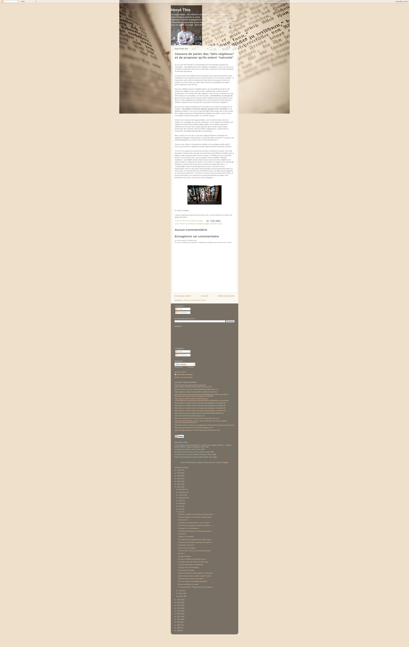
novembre (182, 492)
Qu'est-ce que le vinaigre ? (187, 548)
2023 (179, 478)
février (181, 593)
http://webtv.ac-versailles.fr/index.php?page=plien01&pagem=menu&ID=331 (200, 410)
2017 (179, 605)
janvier (181, 596)
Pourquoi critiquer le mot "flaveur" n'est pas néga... (195, 517)
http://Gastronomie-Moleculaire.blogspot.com (190, 416)
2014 (179, 614)
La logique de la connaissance (188, 528)
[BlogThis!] (213, 221)
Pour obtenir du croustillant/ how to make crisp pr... (195, 539)
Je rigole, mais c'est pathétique (188, 567)
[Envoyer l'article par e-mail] (207, 221)
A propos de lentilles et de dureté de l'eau (192, 559)
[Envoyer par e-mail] (211, 221)
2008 (179, 630)
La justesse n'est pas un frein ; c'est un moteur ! (194, 523)
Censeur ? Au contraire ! (186, 536)
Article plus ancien (226, 296)
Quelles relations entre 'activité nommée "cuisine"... (195, 576)
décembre (182, 489)
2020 (179, 487)
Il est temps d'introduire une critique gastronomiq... (195, 531)
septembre (182, 498)
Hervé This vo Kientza (187, 224)
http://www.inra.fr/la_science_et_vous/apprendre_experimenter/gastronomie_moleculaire (204, 425)
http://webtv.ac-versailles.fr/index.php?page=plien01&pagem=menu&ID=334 (200, 403)
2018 (179, 602)
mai (180, 509)
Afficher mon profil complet (184, 377)
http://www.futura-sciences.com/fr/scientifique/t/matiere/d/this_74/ (196, 389)
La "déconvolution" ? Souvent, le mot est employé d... (196, 587)
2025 (179, 473)
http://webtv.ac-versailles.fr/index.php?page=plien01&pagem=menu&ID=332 (200, 408)
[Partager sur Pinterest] (219, 221)
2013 (179, 616)
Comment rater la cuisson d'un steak (190, 579)
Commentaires (182, 312)
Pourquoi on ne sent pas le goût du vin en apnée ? (195, 542)
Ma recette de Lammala (186, 570)
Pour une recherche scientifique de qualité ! (192, 581)
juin (180, 506)
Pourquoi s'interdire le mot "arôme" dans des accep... (196, 514)
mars (180, 590)
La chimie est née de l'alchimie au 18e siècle (193, 562)
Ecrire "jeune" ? (183, 520)
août (180, 500)
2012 (179, 619)
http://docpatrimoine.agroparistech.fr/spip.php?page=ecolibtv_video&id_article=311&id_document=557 (193, 386)
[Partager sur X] (215, 221)
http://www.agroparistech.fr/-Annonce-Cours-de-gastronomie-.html (197, 418)
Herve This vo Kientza (185, 374)
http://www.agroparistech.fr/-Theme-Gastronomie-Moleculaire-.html (197, 430)
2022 (179, 481)
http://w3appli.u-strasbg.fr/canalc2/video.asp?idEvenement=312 (196, 392)
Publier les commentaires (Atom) (195, 300)
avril (180, 512)
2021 (179, 484)
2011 (179, 622)
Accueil (204, 296)
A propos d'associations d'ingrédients (190, 564)
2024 (179, 476)
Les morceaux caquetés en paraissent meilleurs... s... (196, 525)
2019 (179, 600)
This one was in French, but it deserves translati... (195, 551)
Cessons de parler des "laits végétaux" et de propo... (196, 573)
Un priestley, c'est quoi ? (186, 545)
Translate (190, 367)
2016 (179, 608)
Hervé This (180, 10)
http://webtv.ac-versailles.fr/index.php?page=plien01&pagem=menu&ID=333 (200, 405)
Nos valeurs (182, 534)
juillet (180, 503)
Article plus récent (183, 296)
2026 (179, 470)
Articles (179, 309)
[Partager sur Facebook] (217, 221)
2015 (179, 611)
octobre (181, 495)
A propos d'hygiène (184, 556)
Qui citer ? (181, 553)
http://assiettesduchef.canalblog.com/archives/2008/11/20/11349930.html (199, 413)
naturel (219, 224)
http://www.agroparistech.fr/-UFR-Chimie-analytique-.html (194, 427)
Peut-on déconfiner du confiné (188, 584)
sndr (213, 462)
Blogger (225, 462)
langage (206, 224)
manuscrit (213, 224)
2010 (179, 625)
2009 (179, 628)
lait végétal (199, 224)
